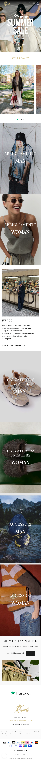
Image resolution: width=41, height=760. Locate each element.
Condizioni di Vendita (28, 732)
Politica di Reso (21, 732)
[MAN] (20, 158)
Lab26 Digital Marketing (24, 758)
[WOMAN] (20, 229)
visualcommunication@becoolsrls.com (20, 720)
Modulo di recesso (36, 732)
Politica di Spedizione (13, 732)
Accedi (2, 732)
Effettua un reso (20, 754)
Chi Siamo (6, 733)
